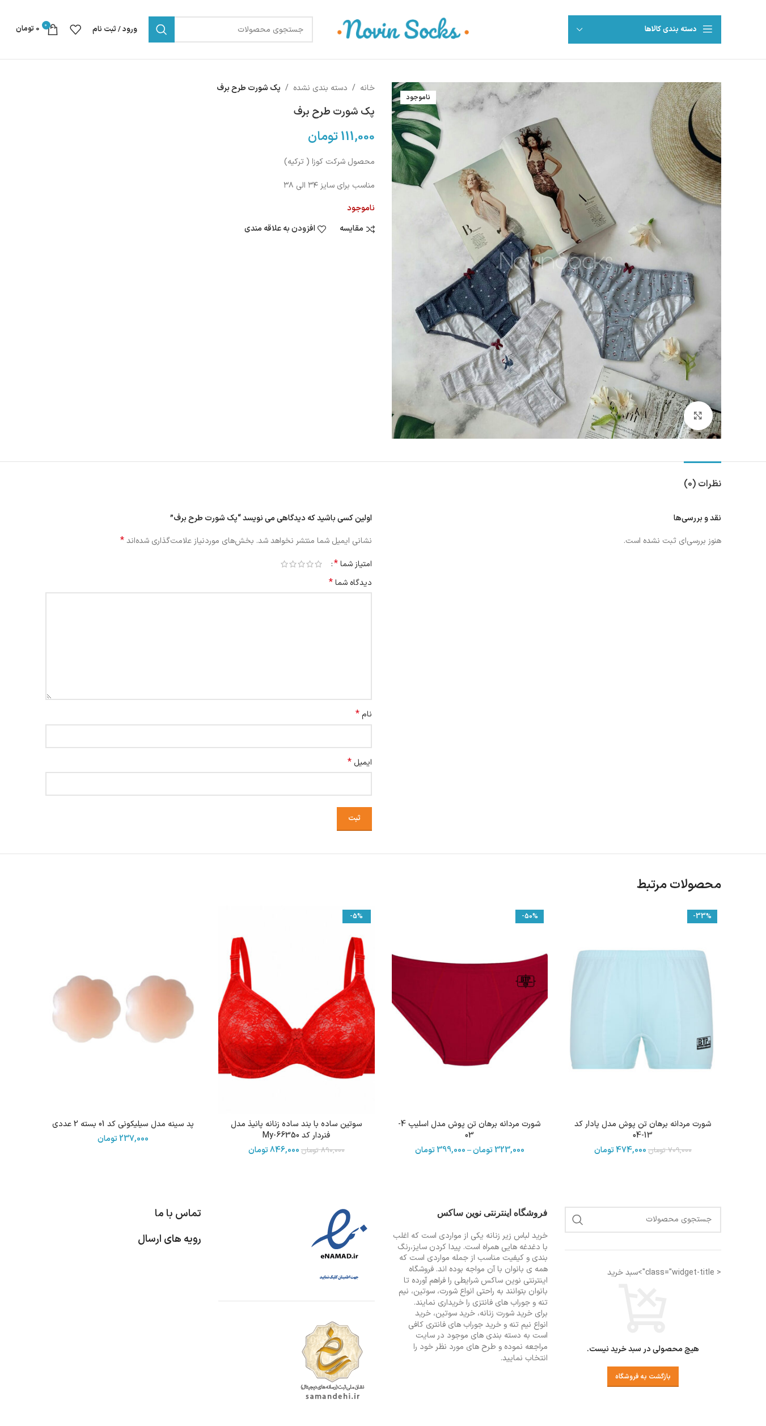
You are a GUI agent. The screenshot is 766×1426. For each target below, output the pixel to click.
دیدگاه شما (350, 583)
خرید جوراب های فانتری (463, 1325)
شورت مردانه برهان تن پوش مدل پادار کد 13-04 (643, 1129)
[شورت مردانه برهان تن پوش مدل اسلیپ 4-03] (470, 1010)
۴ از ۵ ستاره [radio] (293, 564)
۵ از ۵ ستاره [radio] (284, 564)
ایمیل (360, 763)
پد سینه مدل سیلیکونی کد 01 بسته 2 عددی (123, 1124)
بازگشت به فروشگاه (643, 1377)
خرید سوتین (455, 1313)
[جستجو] (162, 29)
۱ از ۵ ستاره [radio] (318, 564)
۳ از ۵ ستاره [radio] (301, 564)
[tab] (702, 478)
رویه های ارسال (169, 1239)
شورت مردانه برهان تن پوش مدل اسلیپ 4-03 (469, 1129)
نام (364, 714)
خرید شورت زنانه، (504, 1313)
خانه (367, 88)
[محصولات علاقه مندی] (75, 29)
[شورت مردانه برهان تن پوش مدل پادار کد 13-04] (643, 1010)
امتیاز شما (353, 563)
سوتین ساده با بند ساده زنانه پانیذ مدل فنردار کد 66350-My (296, 1129)
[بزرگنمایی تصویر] (698, 415)
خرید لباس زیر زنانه (517, 1236)
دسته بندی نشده (320, 88)
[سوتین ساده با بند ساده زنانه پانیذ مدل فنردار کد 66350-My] (296, 1010)
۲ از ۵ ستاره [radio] (310, 564)
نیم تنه (520, 1325)
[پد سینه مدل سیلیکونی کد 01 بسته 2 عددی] (123, 1010)
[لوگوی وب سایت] (403, 29)
